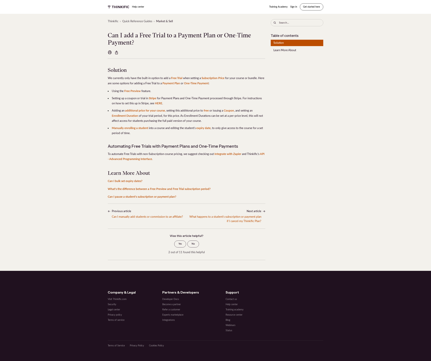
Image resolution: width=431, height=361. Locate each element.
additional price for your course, (145, 110)
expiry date (203, 128)
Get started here (311, 7)
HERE (158, 103)
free (206, 110)
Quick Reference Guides (137, 21)
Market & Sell (164, 21)
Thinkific (113, 21)
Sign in (293, 7)
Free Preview (132, 91)
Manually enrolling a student (130, 128)
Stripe (152, 98)
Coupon (229, 110)
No (193, 244)
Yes (180, 244)
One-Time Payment (196, 83)
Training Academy (278, 7)
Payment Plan (171, 83)
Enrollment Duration (125, 115)
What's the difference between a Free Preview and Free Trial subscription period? (159, 189)
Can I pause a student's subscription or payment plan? (142, 196)
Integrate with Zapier (227, 154)
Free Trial (176, 78)
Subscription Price (213, 78)
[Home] (118, 7)
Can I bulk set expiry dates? (125, 181)
